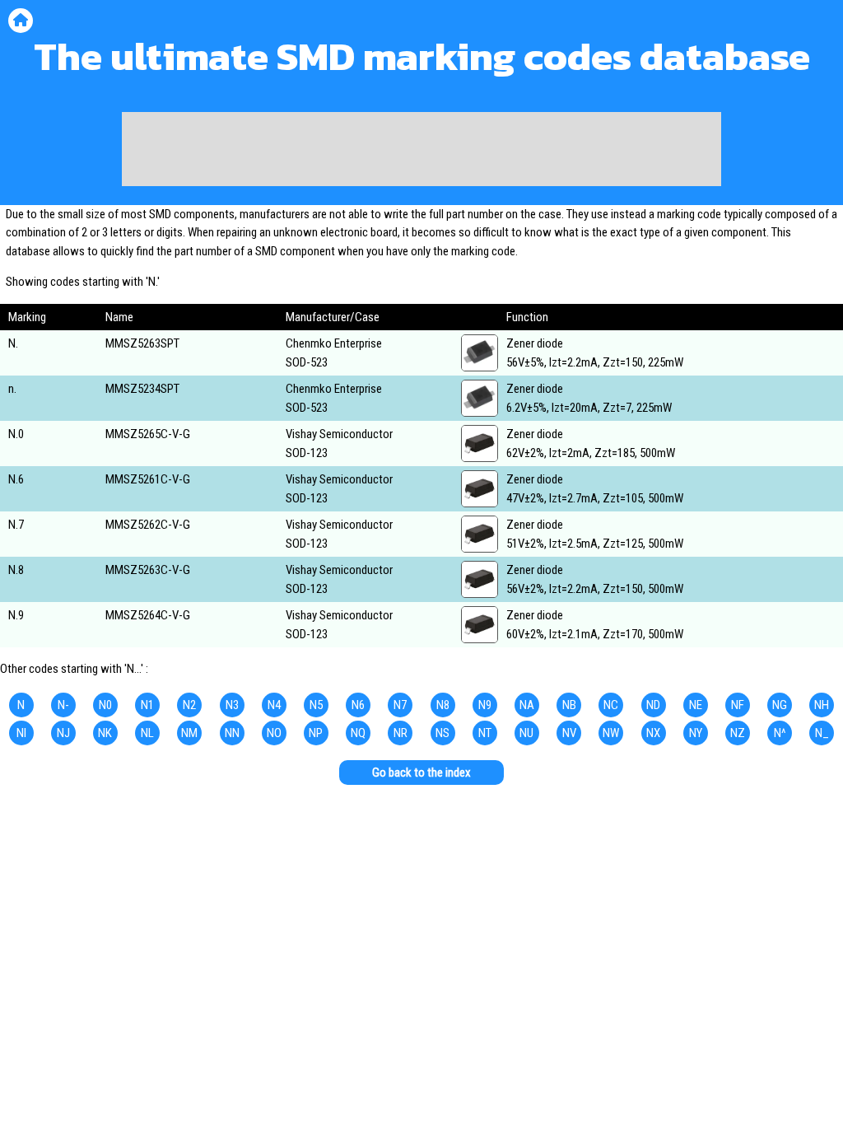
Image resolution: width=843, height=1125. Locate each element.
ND (653, 705)
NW (611, 733)
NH (821, 705)
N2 (189, 705)
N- (63, 705)
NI (21, 733)
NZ (737, 733)
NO (274, 733)
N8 (442, 705)
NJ (63, 733)
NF (737, 705)
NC (610, 705)
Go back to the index (421, 772)
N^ (780, 733)
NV (569, 733)
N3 (232, 705)
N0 (105, 705)
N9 (484, 705)
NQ (358, 733)
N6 (358, 705)
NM (189, 733)
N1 (147, 705)
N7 (400, 705)
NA (526, 705)
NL (147, 733)
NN (232, 733)
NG (779, 705)
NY (695, 733)
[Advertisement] (421, 149)
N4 (274, 705)
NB (569, 705)
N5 (316, 705)
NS (442, 733)
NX (653, 733)
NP (316, 733)
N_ (822, 733)
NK (105, 733)
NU (526, 733)
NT (484, 733)
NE (695, 705)
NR (401, 733)
